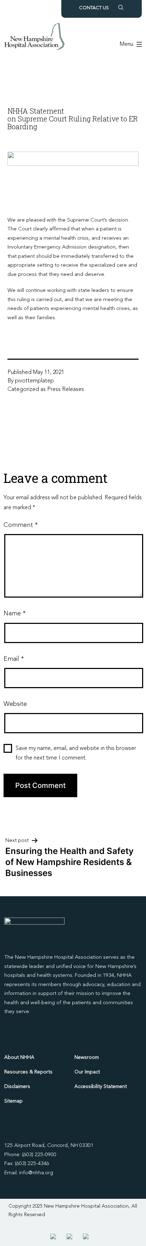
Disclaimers (17, 1086)
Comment (21, 525)
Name (15, 613)
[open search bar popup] (121, 7)
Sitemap (13, 1101)
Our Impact (87, 1072)
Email (14, 659)
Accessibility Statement (100, 1086)
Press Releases (65, 389)
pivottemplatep (34, 381)
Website (15, 704)
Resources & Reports (28, 1072)
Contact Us (94, 8)
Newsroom (86, 1057)
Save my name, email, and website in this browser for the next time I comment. (76, 753)
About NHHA (19, 1057)
